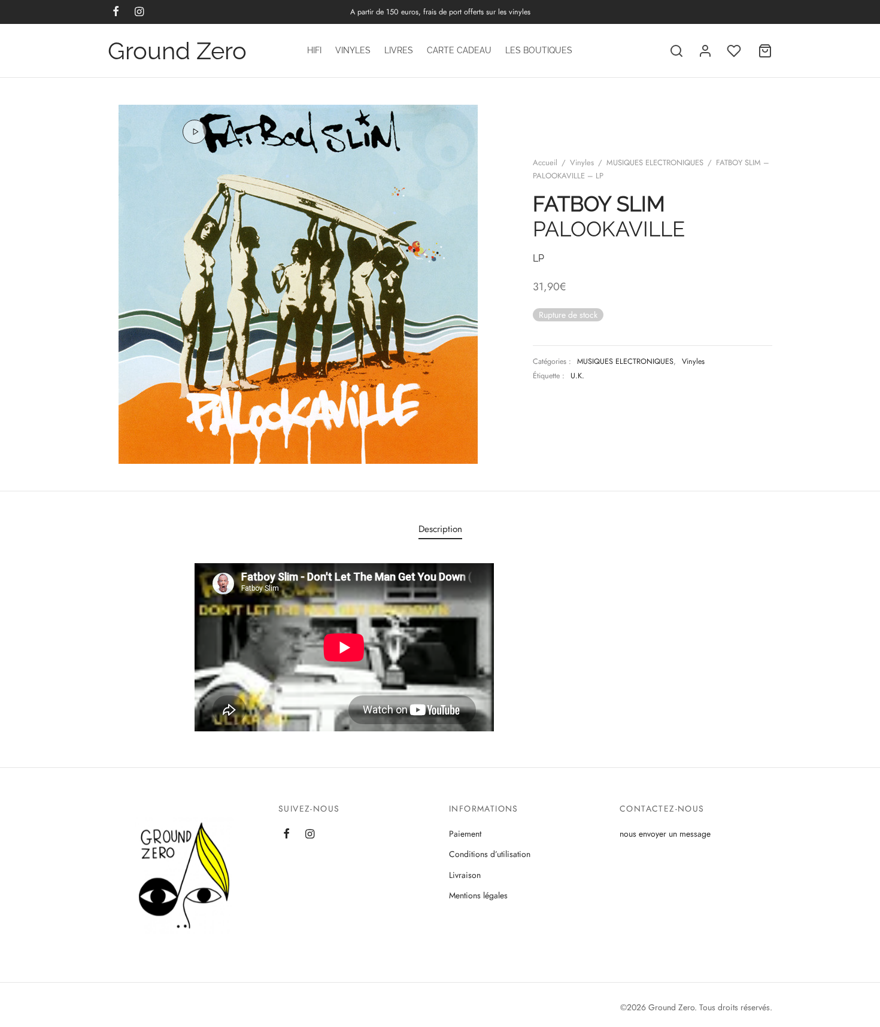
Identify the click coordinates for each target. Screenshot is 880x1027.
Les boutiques (538, 50)
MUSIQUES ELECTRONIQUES (654, 162)
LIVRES (398, 50)
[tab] (440, 528)
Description (440, 529)
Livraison (465, 875)
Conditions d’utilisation (489, 854)
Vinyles (353, 50)
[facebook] (286, 834)
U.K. (577, 375)
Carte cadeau (459, 50)
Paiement (465, 834)
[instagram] (310, 834)
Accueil (545, 162)
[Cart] (765, 51)
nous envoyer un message (665, 834)
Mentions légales (478, 895)
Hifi (314, 50)
